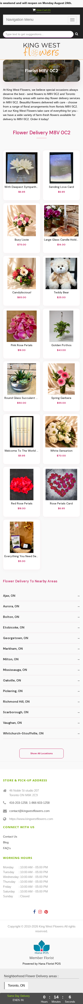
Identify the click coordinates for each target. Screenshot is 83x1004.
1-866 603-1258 (39, 802)
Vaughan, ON (12, 723)
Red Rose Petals (21, 503)
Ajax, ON (9, 596)
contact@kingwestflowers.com (29, 811)
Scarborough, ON (15, 712)
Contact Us (10, 836)
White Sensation (61, 450)
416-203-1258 (18, 802)
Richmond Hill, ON (16, 702)
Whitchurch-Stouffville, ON (23, 733)
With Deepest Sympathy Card (21, 187)
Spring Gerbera (61, 398)
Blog (6, 842)
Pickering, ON (13, 691)
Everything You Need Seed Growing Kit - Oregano (21, 556)
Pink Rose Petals (21, 345)
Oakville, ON (12, 680)
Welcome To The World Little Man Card (21, 450)
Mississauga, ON (15, 670)
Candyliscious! (21, 292)
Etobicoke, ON (13, 627)
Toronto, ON (16, 985)
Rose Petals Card (61, 503)
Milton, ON (11, 659)
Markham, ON (13, 649)
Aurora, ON (11, 606)
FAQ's (7, 848)
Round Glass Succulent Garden (21, 398)
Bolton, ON (11, 617)
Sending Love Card (61, 187)
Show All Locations (41, 753)
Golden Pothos (61, 345)
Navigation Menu (19, 20)
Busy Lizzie (22, 239)
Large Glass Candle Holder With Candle (61, 239)
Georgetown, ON (15, 638)
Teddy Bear (61, 292)
